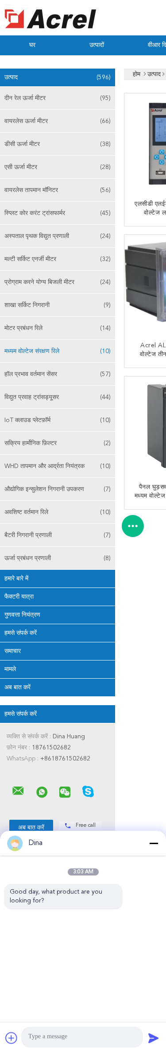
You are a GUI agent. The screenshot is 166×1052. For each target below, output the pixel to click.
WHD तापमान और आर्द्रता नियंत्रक (57, 466)
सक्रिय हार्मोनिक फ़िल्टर (57, 443)
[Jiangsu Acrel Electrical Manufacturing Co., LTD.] (18, 791)
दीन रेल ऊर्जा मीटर (57, 98)
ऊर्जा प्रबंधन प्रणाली (57, 558)
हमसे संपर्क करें (20, 633)
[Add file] (11, 1038)
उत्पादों (96, 45)
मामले (10, 669)
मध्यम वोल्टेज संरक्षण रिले (57, 351)
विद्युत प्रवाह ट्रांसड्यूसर (57, 397)
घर (32, 45)
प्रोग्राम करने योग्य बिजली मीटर (57, 282)
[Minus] (153, 843)
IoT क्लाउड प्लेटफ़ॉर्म (57, 420)
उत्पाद (57, 77)
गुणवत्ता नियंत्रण (22, 615)
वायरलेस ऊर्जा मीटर (57, 121)
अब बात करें (17, 687)
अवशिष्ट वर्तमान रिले (57, 512)
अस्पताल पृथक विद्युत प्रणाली (57, 236)
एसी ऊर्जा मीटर (57, 167)
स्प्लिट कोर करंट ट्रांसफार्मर (57, 213)
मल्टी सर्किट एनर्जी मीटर (57, 259)
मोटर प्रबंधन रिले (57, 328)
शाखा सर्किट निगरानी (57, 305)
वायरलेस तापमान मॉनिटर (57, 190)
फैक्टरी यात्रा (19, 597)
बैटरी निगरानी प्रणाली (57, 535)
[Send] (154, 1038)
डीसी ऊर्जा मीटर (57, 144)
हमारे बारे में (16, 579)
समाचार (12, 651)
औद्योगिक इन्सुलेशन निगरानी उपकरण (57, 489)
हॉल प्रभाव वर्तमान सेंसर (57, 374)
